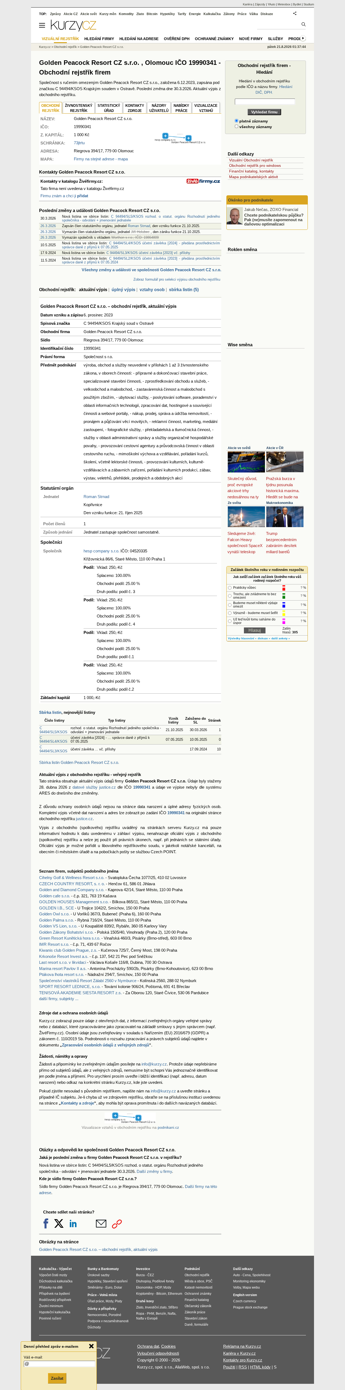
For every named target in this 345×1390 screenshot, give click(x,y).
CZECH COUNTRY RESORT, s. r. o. (72, 883)
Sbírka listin (50, 712)
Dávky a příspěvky (102, 1309)
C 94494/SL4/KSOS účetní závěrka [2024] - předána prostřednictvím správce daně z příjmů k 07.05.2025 (141, 245)
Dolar (118, 1287)
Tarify (182, 14)
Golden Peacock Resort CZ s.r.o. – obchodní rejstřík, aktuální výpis (98, 1249)
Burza (140, 1275)
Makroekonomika (279, 503)
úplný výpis (123, 289)
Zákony (229, 14)
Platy (118, 1301)
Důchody (94, 1327)
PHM (150, 1313)
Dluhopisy (143, 1281)
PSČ (209, 1281)
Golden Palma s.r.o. (56, 920)
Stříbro (173, 1307)
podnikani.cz (168, 1128)
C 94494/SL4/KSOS (53, 739)
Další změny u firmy (154, 1171)
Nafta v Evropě (147, 1318)
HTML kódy (260, 1367)
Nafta (171, 1313)
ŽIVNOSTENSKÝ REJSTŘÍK (78, 108)
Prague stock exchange (250, 1307)
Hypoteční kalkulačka (54, 1312)
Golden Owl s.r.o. (54, 914)
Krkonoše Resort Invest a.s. (63, 956)
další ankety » (280, 638)
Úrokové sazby (98, 1275)
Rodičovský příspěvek (55, 1300)
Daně (189, 1325)
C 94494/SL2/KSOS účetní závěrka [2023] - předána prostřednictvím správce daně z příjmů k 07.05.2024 (141, 260)
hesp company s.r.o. (101, 551)
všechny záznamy (255, 127)
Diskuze (267, 14)
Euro (108, 1287)
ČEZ (150, 1275)
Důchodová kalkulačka (56, 1281)
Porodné (115, 1315)
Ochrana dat (148, 1346)
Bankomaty (110, 1269)
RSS (243, 1367)
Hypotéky (167, 14)
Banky (93, 1269)
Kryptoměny (145, 1294)
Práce (242, 14)
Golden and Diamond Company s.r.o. (71, 889)
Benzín (161, 1313)
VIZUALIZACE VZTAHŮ (206, 108)
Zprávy (55, 14)
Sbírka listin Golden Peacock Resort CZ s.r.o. (79, 762)
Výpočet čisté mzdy (53, 1275)
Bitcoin (152, 14)
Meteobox (284, 4)
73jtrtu (79, 142)
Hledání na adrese (138, 39)
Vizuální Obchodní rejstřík (251, 160)
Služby (275, 39)
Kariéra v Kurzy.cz (239, 1353)
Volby (237, 1287)
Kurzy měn (107, 14)
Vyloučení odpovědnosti (158, 1353)
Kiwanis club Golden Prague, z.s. (68, 950)
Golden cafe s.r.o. (54, 896)
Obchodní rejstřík (65, 46)
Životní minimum (51, 1306)
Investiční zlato (156, 1307)
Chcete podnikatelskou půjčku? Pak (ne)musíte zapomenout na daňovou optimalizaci (273, 219)
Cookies (168, 1346)
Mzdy (109, 1301)
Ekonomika (144, 1287)
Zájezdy (260, 4)
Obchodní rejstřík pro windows (255, 165)
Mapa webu (251, 1287)
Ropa (140, 1313)
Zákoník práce (195, 1312)
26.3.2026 (48, 226)
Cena (247, 1275)
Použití (229, 1367)
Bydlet (297, 4)
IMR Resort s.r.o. (54, 944)
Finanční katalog (197, 1300)
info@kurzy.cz (154, 1064)
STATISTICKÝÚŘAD (109, 108)
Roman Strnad (139, 226)
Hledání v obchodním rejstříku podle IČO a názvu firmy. (264, 86)
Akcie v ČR (275, 448)
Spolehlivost (261, 1275)
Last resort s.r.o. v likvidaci (62, 962)
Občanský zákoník (198, 1306)
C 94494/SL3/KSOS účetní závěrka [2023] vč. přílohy (148, 253)
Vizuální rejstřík (60, 39)
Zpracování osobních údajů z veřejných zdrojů (105, 1045)
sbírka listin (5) (184, 289)
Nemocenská (97, 1315)
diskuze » (264, 638)
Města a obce (194, 1281)
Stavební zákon (196, 1318)
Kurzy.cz (45, 46)
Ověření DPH (176, 39)
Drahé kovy (145, 1301)
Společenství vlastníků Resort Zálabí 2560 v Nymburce (87, 980)
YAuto (271, 4)
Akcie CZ (71, 14)
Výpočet (65, 1269)
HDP (158, 1287)
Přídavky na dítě (51, 1287)
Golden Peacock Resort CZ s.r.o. (102, 46)
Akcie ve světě (239, 448)
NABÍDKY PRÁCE (181, 108)
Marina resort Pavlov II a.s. (63, 968)
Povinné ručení (50, 1318)
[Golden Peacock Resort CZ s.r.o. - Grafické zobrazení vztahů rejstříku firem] (180, 142)
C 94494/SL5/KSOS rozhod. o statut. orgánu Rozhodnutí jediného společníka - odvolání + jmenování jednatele (141, 218)
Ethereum (175, 1294)
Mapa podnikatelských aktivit (253, 177)
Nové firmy (251, 39)
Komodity (126, 14)
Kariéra (247, 4)
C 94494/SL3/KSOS (53, 749)
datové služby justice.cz (94, 787)
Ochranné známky (214, 39)
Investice (143, 1269)
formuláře (201, 1325)
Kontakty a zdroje (77, 1103)
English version (245, 1295)
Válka (253, 14)
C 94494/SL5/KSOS (53, 730)
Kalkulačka (212, 14)
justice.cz (84, 818)
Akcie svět (88, 14)
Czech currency (244, 1301)
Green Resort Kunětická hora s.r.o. (69, 938)
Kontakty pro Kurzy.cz (242, 1360)
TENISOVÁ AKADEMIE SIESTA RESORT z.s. (80, 992)
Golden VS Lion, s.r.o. (58, 926)
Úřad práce (96, 1301)
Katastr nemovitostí (198, 1287)
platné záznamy (253, 121)
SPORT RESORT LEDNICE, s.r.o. (70, 986)
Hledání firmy (99, 39)
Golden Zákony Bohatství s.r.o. (66, 932)
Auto (236, 1275)
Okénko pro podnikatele (250, 200)
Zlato (140, 14)
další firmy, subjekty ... (58, 998)
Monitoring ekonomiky (249, 1281)
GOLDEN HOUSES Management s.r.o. (74, 901)
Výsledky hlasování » (242, 638)
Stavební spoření (115, 1281)
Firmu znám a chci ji (64, 195)
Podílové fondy (163, 1281)
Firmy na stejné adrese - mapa (101, 159)
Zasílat (57, 1378)
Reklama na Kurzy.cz (242, 1346)
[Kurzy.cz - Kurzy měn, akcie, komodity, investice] (73, 30)
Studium (308, 4)
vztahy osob (152, 289)
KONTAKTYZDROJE (134, 108)
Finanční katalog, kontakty (251, 171)
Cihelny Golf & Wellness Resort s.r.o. (71, 877)
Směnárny (95, 1287)
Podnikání (192, 1269)
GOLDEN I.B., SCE (56, 908)
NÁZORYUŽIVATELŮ (158, 108)
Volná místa (108, 1295)
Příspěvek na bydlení (54, 1294)
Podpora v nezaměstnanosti (108, 1321)
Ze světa (234, 503)
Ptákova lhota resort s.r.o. (61, 974)
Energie (195, 14)
